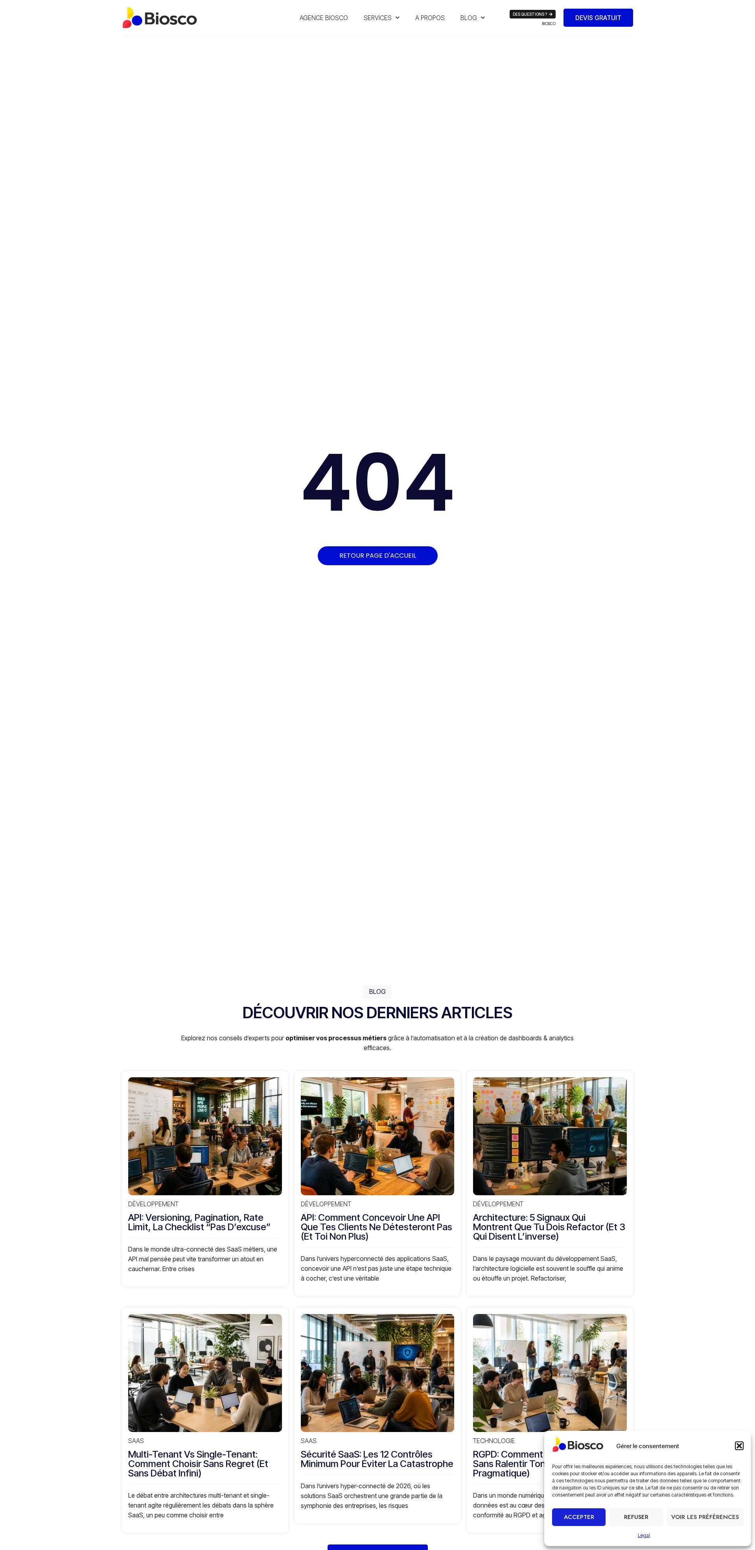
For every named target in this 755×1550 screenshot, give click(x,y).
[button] (739, 1446)
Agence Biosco (324, 18)
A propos (430, 18)
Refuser (636, 1517)
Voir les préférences (705, 1517)
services (378, 18)
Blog (468, 18)
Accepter (579, 1517)
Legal (644, 1535)
